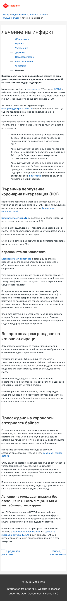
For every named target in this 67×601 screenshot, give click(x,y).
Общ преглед (22, 39)
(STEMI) (57, 89)
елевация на (33, 89)
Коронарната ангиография (15, 218)
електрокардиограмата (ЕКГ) (16, 108)
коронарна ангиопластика (26, 531)
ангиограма (35, 175)
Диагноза (20, 52)
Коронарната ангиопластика (16, 259)
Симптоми (20, 66)
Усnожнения (21, 48)
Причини (19, 43)
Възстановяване (24, 61)
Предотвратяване (24, 57)
